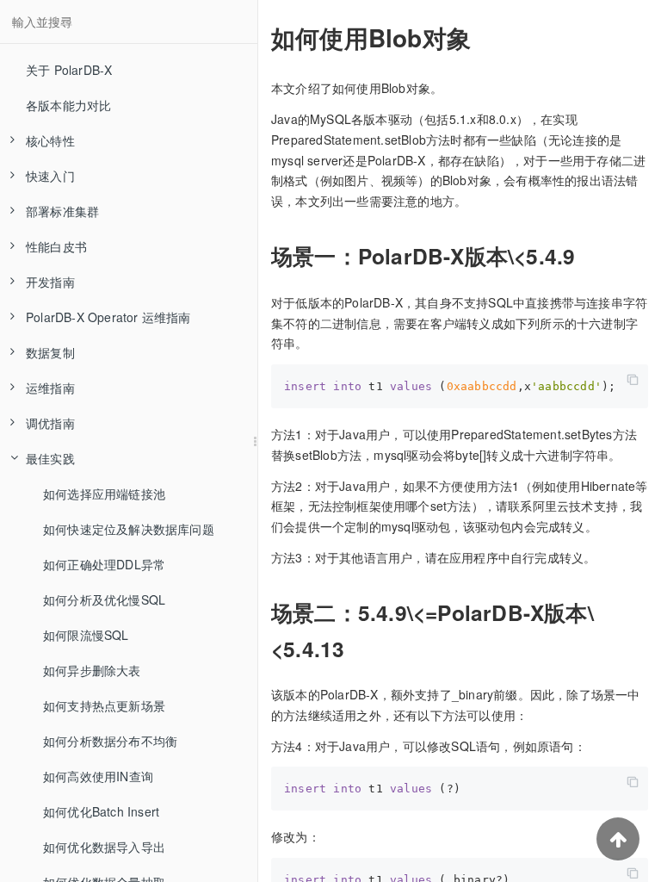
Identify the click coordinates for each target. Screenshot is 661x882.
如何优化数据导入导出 (104, 846)
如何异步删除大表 (92, 670)
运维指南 (50, 387)
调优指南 (50, 423)
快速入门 (50, 175)
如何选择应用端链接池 (104, 493)
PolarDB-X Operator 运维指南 (108, 317)
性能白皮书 (56, 246)
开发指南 (50, 281)
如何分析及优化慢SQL (104, 599)
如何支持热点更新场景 (104, 705)
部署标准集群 (62, 211)
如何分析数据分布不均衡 (110, 740)
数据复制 (50, 352)
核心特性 (50, 140)
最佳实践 (50, 458)
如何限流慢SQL (86, 634)
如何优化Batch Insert (101, 811)
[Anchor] (261, 38)
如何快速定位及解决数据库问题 (128, 528)
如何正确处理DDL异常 (104, 564)
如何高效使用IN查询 (98, 776)
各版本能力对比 (68, 105)
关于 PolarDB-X (69, 69)
